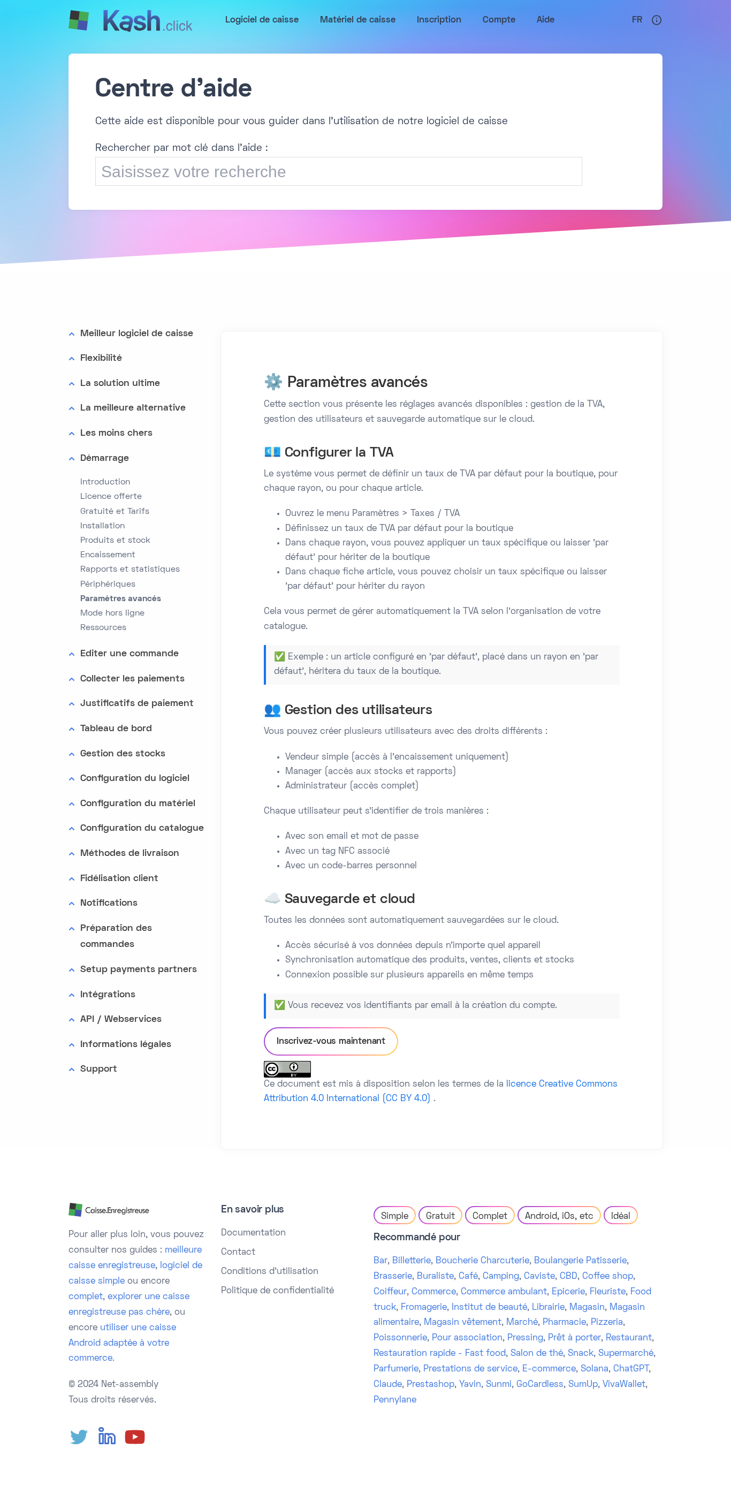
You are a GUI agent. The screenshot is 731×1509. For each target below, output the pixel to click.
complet (85, 1297)
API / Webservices (121, 1019)
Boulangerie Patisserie (580, 1261)
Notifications (109, 903)
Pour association (467, 1338)
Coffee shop (607, 1276)
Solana (594, 1369)
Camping (501, 1276)
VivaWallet (624, 1385)
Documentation (253, 1233)
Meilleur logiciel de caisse (136, 333)
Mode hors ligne (112, 613)
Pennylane (395, 1400)
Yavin (470, 1385)
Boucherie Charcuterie (482, 1261)
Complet (490, 1216)
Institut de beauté (489, 1307)
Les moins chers (116, 433)
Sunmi (499, 1385)
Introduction (105, 482)
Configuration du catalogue (142, 828)
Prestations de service (470, 1369)
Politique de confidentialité (277, 1291)
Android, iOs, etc (559, 1216)
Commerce (434, 1292)
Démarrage (104, 458)
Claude (388, 1385)
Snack (580, 1353)
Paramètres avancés (120, 599)
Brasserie (393, 1276)
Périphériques (107, 584)
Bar (380, 1261)
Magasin (587, 1307)
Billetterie (411, 1261)
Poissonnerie (400, 1338)
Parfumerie (396, 1369)
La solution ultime (120, 383)
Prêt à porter (574, 1338)
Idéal (620, 1216)
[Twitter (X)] (79, 1437)
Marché (522, 1322)
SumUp (583, 1385)
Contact (238, 1252)
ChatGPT (631, 1369)
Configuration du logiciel (134, 778)
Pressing (525, 1338)
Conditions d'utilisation (269, 1272)
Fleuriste (608, 1292)
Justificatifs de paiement (137, 703)
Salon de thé (537, 1353)
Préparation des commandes (116, 937)
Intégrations (107, 994)
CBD (568, 1276)
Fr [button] (637, 20)
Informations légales (125, 1044)
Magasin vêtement (462, 1322)
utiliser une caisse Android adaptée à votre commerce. (122, 1343)
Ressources (103, 628)
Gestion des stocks (122, 754)
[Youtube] (135, 1437)
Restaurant (629, 1338)
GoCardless (540, 1385)
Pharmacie (564, 1322)
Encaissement (107, 555)
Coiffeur (390, 1292)
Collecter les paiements (132, 679)
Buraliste (435, 1276)
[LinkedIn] (107, 1437)
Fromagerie (424, 1307)
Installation (102, 526)
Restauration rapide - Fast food (440, 1353)
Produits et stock (115, 540)
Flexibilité (101, 358)
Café (468, 1276)
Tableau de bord (116, 728)
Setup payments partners (138, 969)
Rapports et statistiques (130, 569)
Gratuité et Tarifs (114, 511)
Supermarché (625, 1353)
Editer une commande (129, 653)
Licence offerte (111, 497)
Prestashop (430, 1385)
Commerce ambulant (504, 1292)
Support (98, 1069)
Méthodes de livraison (129, 853)
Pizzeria (607, 1322)
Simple (394, 1216)
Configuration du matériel (137, 803)
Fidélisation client (119, 878)
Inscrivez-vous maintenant (331, 1041)
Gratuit (440, 1216)
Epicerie (568, 1292)
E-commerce (549, 1369)
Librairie (548, 1307)
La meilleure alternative (133, 408)
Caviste (539, 1276)
